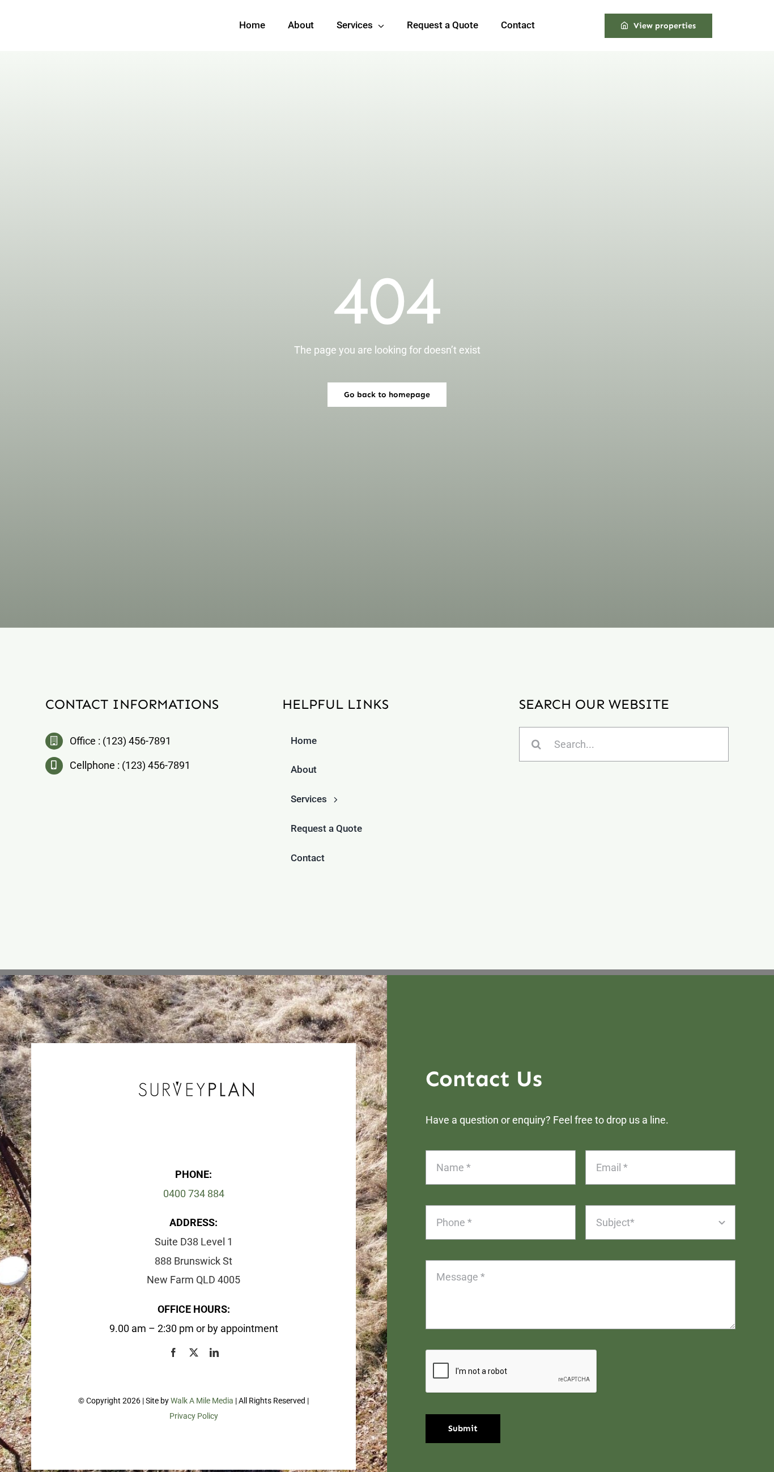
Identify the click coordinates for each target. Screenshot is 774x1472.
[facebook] (173, 1352)
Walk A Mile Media (202, 1400)
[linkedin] (214, 1352)
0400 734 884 (193, 1193)
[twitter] (193, 1352)
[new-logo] (196, 1086)
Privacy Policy (193, 1415)
